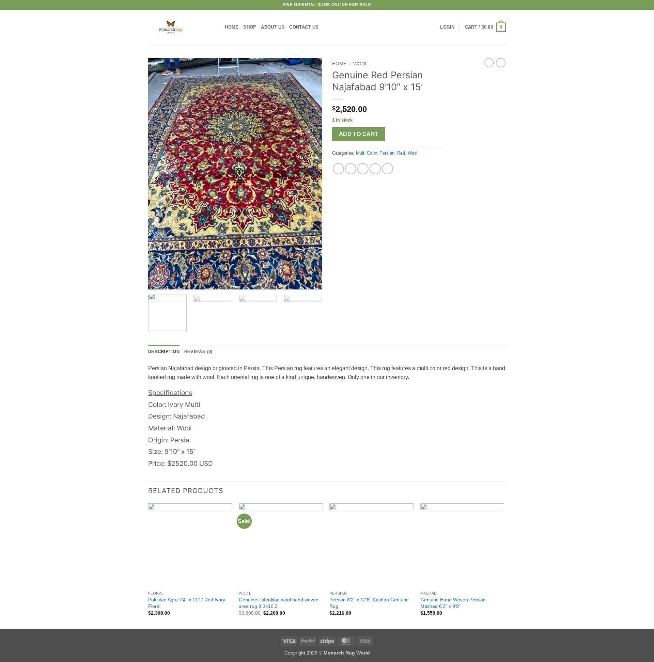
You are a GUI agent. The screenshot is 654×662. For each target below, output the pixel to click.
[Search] (217, 27)
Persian (386, 153)
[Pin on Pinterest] (375, 168)
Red (401, 153)
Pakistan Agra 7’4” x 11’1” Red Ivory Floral (186, 603)
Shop (249, 27)
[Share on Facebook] (338, 168)
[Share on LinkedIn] (387, 168)
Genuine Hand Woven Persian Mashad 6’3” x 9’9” (453, 603)
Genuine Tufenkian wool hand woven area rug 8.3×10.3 (278, 603)
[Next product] (489, 62)
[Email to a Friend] (363, 168)
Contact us (303, 27)
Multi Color (366, 153)
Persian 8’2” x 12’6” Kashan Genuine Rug (369, 603)
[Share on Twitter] (350, 168)
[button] (447, 27)
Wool (360, 63)
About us (272, 27)
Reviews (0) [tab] (198, 351)
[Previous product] (500, 62)
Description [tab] (164, 351)
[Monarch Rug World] (176, 27)
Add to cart (359, 134)
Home (231, 27)
